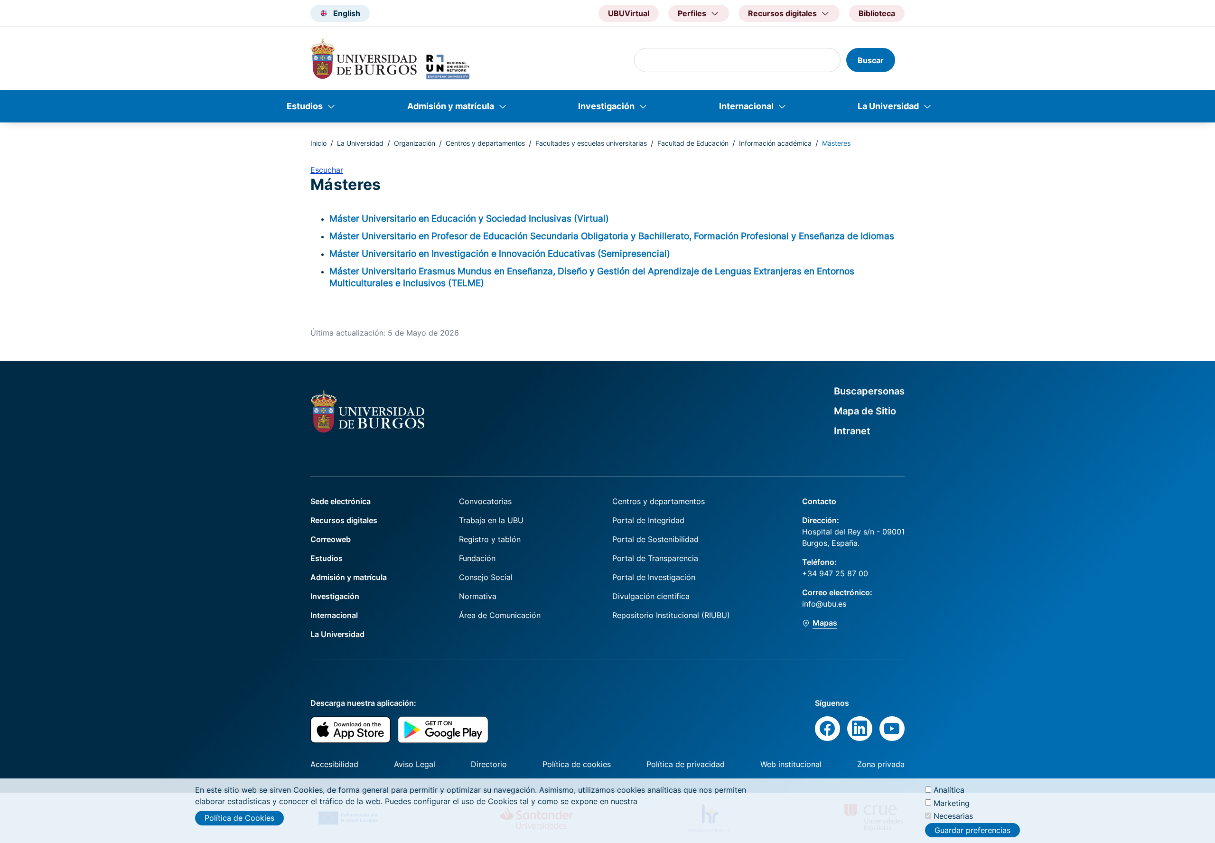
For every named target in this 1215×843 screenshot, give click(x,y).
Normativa (477, 596)
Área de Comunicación (500, 615)
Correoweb (330, 539)
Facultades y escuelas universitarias (591, 143)
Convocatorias (485, 501)
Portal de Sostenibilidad (655, 539)
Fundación (477, 558)
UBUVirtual (628, 13)
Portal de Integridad (648, 520)
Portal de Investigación (653, 577)
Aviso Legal (414, 764)
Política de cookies (576, 764)
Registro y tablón (490, 539)
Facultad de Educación (693, 143)
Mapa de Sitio (865, 411)
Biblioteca (877, 13)
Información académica (775, 143)
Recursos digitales (343, 520)
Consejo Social (486, 577)
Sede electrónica (340, 501)
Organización (414, 143)
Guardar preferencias (972, 830)
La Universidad (888, 106)
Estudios (305, 106)
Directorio (489, 764)
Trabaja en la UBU (491, 520)
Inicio (318, 143)
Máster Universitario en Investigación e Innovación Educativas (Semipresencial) (499, 253)
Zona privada (881, 764)
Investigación (606, 106)
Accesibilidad (334, 764)
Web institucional (791, 764)
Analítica (949, 790)
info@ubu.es (824, 604)
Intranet (852, 431)
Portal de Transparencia (655, 558)
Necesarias (953, 815)
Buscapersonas (869, 391)
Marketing (952, 802)
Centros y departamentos (485, 143)
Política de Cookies (239, 818)
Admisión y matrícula (450, 106)
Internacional (746, 106)
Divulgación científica (651, 596)
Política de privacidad (685, 764)
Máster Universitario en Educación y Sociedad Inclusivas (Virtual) (469, 218)
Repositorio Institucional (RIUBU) (671, 615)
